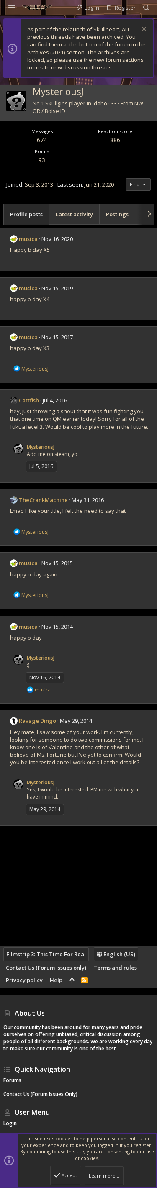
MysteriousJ (40, 447)
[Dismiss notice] (143, 30)
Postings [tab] (117, 214)
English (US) (118, 954)
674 (42, 140)
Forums (12, 1080)
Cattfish (29, 400)
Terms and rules (115, 967)
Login (10, 1123)
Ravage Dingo (37, 721)
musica (28, 239)
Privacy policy (24, 980)
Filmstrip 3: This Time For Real (46, 954)
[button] (11, 7)
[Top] (72, 980)
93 (42, 160)
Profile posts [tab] (26, 214)
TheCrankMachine (43, 500)
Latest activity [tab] (74, 214)
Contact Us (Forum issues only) (46, 967)
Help (56, 980)
